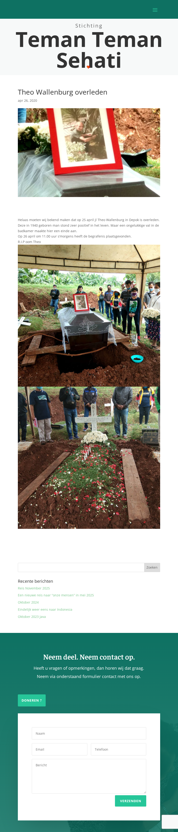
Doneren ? (32, 700)
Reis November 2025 (34, 588)
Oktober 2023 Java (32, 616)
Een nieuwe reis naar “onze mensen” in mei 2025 (56, 595)
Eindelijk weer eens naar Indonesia (45, 609)
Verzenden (130, 801)
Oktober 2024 (28, 602)
